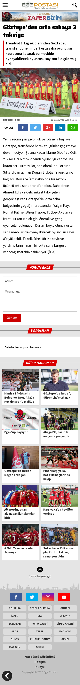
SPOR (14, 631)
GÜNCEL (65, 608)
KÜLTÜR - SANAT (40, 639)
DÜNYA (15, 639)
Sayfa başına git (40, 576)
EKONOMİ (65, 631)
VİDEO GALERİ (65, 623)
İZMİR (14, 616)
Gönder (12, 317)
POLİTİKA (15, 608)
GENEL (65, 639)
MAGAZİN (14, 647)
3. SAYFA (65, 616)
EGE (40, 616)
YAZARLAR (15, 623)
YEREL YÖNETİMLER (40, 632)
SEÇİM (40, 647)
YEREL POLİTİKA (40, 608)
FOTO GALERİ (40, 623)
